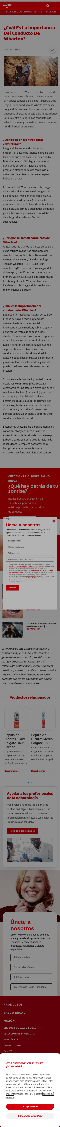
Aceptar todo (30, 1107)
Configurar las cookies (30, 1116)
